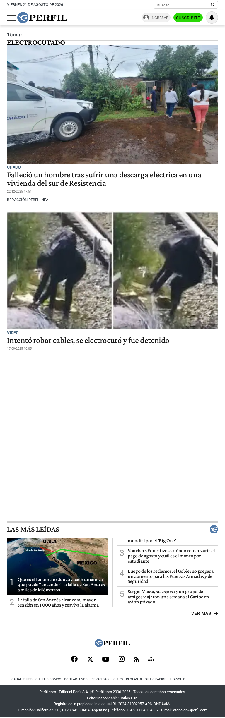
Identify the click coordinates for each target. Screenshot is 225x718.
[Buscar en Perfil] (213, 5)
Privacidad (100, 679)
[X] (90, 659)
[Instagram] (122, 659)
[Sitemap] (151, 659)
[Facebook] (74, 659)
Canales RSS (22, 679)
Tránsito (177, 679)
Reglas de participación (146, 679)
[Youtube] (105, 660)
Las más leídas (33, 529)
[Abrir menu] (11, 18)
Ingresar (159, 18)
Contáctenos (76, 679)
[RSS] (136, 660)
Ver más (201, 613)
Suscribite (188, 18)
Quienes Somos (48, 679)
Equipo (117, 679)
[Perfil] (112, 645)
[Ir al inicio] (42, 17)
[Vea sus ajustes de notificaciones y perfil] (212, 17)
